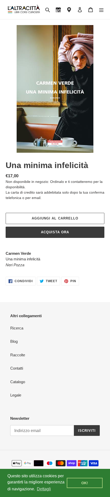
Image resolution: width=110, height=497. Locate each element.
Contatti (16, 368)
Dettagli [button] (44, 489)
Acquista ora (55, 232)
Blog (14, 341)
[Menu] (101, 9)
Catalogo (17, 382)
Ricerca (16, 328)
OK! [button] (84, 483)
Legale (15, 395)
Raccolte (17, 355)
